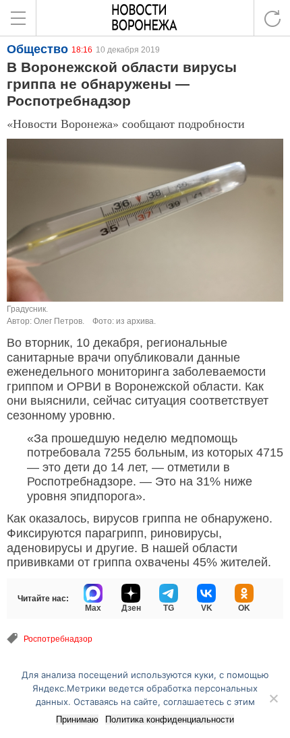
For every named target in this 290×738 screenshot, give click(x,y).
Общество (37, 49)
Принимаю (77, 719)
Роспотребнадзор (58, 639)
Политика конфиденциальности (169, 719)
